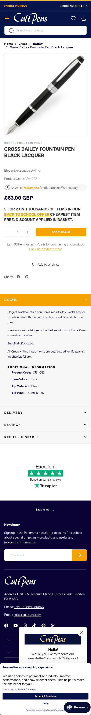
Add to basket (61, 232)
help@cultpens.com (27, 614)
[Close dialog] (81, 632)
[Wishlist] (73, 18)
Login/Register (73, 6)
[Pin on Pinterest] (27, 276)
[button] (84, 18)
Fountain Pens (30, 143)
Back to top (43, 509)
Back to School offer (26, 214)
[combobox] (45, 30)
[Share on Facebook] (19, 276)
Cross (9, 143)
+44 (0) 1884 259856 (29, 607)
